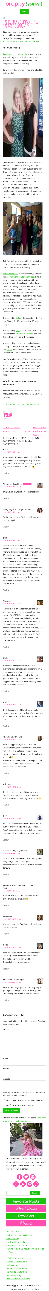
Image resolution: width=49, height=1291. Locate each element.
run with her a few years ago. (22, 277)
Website (6, 1079)
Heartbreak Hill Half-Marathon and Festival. (21, 41)
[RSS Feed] (23, 1186)
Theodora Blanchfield (12, 484)
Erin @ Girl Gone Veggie (14, 979)
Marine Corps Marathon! (16, 1268)
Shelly (5, 657)
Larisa (9, 349)
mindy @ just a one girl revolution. (18, 509)
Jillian (5, 537)
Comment (8, 1029)
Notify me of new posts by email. (20, 1105)
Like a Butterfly (12, 1238)
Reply (5, 473)
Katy (17, 330)
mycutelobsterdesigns (29, 1289)
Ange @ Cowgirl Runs (12, 736)
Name (6, 1058)
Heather (19, 343)
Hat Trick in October (24, 333)
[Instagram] (33, 1179)
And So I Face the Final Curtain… (20, 1235)
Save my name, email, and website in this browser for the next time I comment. (24, 1094)
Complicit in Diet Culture (16, 1245)
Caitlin (18, 318)
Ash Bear (7, 784)
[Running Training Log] (29, 1186)
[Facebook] (19, 1179)
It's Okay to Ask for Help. (16, 1272)
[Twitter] (26, 1179)
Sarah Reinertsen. (10, 273)
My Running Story (13, 1275)
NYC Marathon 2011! (15, 1265)
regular (35, 404)
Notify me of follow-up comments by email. (24, 1100)
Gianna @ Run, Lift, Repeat (15, 850)
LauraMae (7, 916)
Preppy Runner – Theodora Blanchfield (27, 1285)
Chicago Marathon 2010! (16, 1261)
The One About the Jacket (17, 1242)
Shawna (6, 601)
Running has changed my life (15, 54)
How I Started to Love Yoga (18, 1278)
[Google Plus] (16, 1186)
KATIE (6, 702)
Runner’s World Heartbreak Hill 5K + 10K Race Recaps (35, 431)
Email (6, 1068)
